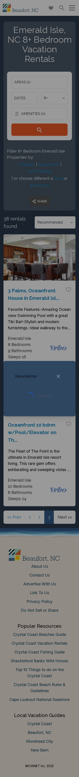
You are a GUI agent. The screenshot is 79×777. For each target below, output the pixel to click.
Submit (39, 443)
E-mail (16, 419)
